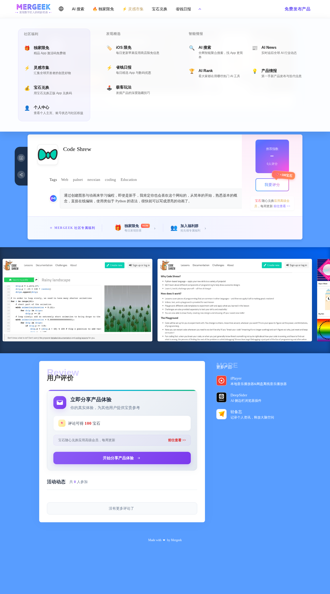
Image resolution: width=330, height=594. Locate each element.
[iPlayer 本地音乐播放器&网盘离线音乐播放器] (222, 380)
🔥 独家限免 (103, 9)
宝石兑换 (159, 9)
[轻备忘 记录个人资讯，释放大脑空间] (222, 414)
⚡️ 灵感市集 (133, 9)
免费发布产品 (298, 9)
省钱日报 (183, 9)
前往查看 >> (282, 206)
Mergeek (176, 540)
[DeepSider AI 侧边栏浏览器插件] (222, 397)
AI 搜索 (78, 9)
